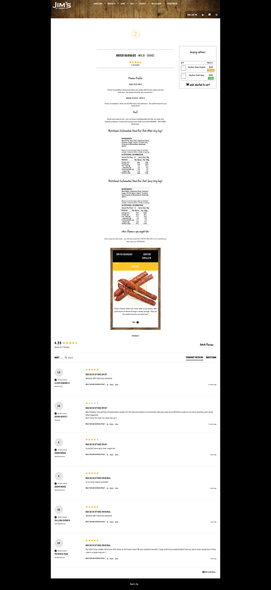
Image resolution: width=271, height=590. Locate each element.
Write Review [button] (206, 344)
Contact (142, 3)
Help (132, 3)
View (133, 322)
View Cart (191, 15)
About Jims (98, 3)
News (122, 3)
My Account (156, 3)
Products (111, 3)
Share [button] (116, 384)
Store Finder (171, 3)
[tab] (194, 358)
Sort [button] (57, 357)
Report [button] (111, 384)
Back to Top (134, 584)
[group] (69, 343)
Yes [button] (107, 384)
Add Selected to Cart (199, 85)
